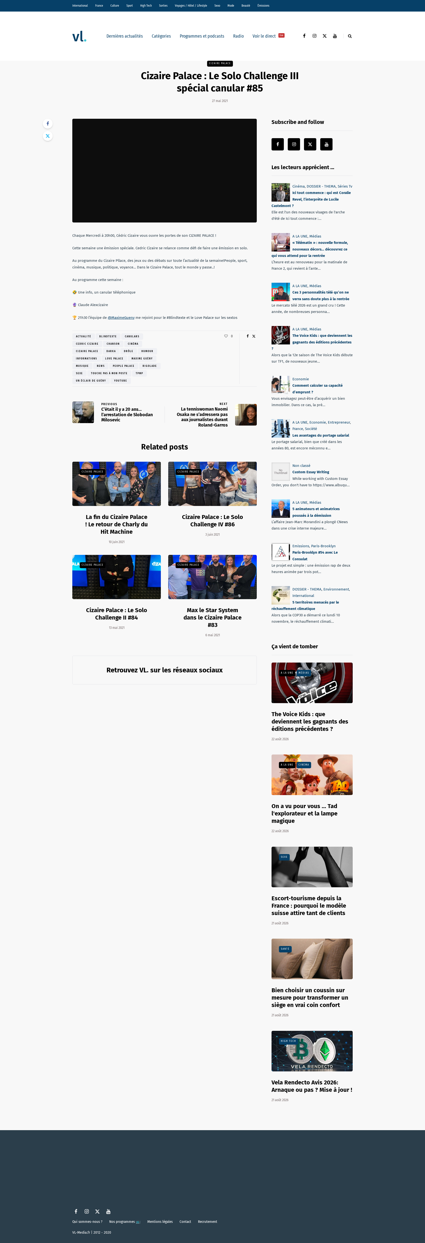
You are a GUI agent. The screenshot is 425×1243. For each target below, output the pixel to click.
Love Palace (114, 358)
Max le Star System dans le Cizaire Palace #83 (212, 617)
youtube (120, 380)
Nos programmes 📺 (124, 1221)
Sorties (163, 5)
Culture (114, 5)
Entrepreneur (339, 422)
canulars (132, 336)
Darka (111, 351)
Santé (285, 948)
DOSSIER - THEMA (321, 186)
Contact (185, 1221)
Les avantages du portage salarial (320, 435)
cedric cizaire (87, 343)
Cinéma (133, 343)
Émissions (263, 5)
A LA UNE (299, 236)
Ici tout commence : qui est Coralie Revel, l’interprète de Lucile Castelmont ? (311, 199)
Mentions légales (160, 1221)
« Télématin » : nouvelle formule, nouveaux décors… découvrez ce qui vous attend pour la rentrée (310, 249)
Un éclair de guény (91, 380)
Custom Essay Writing (310, 472)
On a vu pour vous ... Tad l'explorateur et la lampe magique (304, 813)
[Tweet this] (48, 136)
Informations (86, 358)
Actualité (83, 336)
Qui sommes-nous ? (87, 1221)
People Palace (124, 366)
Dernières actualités (124, 36)
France (99, 5)
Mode (231, 5)
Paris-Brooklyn (323, 546)
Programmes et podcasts (202, 36)
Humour (147, 351)
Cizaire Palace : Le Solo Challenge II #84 (116, 614)
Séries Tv (345, 186)
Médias (315, 236)
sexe (79, 373)
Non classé (301, 465)
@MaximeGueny (121, 317)
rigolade (150, 366)
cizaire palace (87, 351)
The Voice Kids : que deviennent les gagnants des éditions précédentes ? (312, 342)
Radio (238, 36)
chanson (113, 343)
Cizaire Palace (220, 63)
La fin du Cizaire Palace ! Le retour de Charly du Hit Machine (116, 524)
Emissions (300, 546)
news (101, 366)
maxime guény (142, 358)
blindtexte (108, 336)
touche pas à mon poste (109, 373)
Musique (82, 366)
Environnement (336, 589)
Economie (300, 379)
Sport (129, 5)
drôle (128, 351)
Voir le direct (268, 36)
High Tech (146, 5)
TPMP (139, 373)
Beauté (246, 5)
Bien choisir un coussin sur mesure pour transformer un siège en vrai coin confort (310, 997)
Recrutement (207, 1221)
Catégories (161, 36)
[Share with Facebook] (48, 124)
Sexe (284, 857)
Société (311, 429)
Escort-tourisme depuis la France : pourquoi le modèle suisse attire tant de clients (309, 906)
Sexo (217, 5)
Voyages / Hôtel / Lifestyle (191, 5)
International (80, 5)
